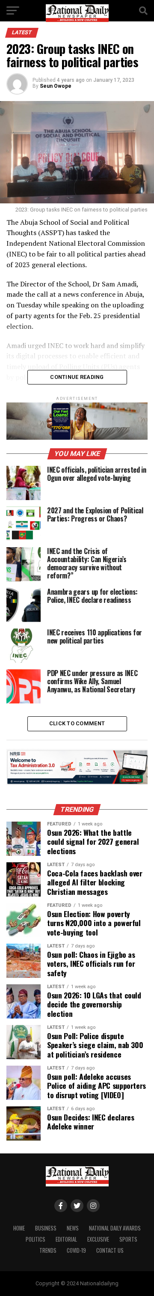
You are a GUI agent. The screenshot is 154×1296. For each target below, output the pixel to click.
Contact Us (110, 1250)
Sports (128, 1239)
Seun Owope (55, 86)
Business (45, 1228)
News (73, 1228)
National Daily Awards (115, 1228)
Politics (35, 1239)
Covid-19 (76, 1250)
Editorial (66, 1239)
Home (19, 1228)
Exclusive (98, 1239)
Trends (47, 1250)
